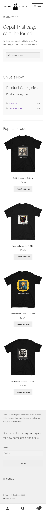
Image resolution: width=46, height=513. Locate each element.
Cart (35, 506)
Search (23, 508)
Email (5, 447)
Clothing (13, 103)
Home (8, 17)
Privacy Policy (9, 498)
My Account (7, 508)
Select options (23, 189)
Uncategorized (15, 108)
